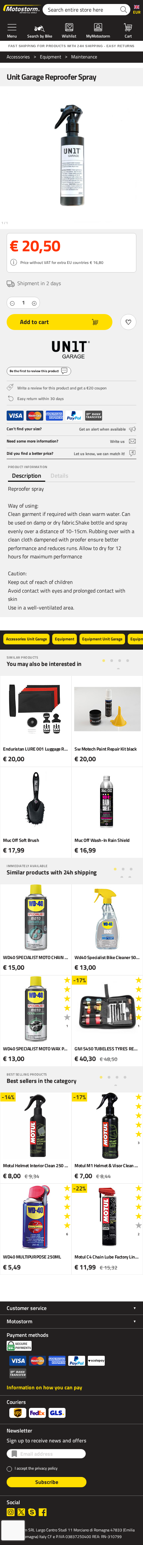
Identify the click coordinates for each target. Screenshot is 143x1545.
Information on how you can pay (44, 1387)
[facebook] (43, 1512)
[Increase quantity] (34, 303)
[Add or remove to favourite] (128, 322)
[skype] (32, 1512)
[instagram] (11, 1512)
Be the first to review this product (34, 370)
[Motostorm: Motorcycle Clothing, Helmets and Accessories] (23, 9)
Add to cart (34, 321)
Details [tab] (59, 475)
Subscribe (46, 1482)
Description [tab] (26, 475)
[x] (21, 1512)
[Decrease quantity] (12, 303)
